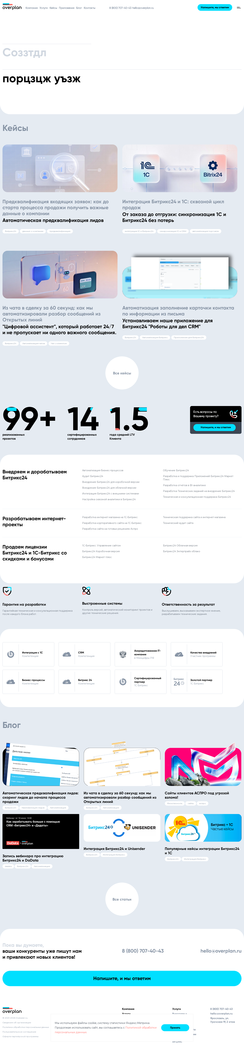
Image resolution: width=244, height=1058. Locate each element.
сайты (191, 803)
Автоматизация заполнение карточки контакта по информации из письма (178, 311)
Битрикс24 (10, 343)
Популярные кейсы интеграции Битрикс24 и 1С (202, 850)
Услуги (44, 7)
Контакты (89, 7)
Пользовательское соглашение (19, 1032)
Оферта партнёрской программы (20, 1036)
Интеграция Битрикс (114, 854)
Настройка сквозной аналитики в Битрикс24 (109, 499)
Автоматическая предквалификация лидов (53, 220)
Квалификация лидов (33, 807)
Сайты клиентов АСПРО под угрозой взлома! (197, 795)
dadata (8, 866)
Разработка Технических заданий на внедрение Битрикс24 (199, 491)
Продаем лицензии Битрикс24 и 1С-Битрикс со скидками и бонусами (34, 553)
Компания (32, 7)
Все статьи (122, 899)
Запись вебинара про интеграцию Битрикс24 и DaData (32, 858)
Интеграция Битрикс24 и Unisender (114, 848)
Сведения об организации (16, 1022)
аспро (202, 803)
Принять (175, 1027)
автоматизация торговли (205, 231)
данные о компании (32, 231)
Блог (79, 7)
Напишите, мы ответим (215, 7)
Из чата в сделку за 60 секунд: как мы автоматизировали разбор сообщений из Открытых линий (51, 314)
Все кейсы (122, 373)
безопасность (174, 803)
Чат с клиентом (59, 343)
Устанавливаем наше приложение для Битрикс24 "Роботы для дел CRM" (167, 324)
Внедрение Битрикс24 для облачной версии (109, 487)
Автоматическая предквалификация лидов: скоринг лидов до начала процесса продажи (40, 797)
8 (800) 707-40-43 (120, 7)
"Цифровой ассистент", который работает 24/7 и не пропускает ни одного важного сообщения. (59, 330)
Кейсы (53, 7)
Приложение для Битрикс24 (189, 337)
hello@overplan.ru (143, 7)
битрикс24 (10, 231)
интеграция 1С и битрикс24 (139, 231)
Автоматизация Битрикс (155, 337)
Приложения (66, 7)
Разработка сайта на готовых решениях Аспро (110, 528)
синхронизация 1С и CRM (173, 231)
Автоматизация (58, 807)
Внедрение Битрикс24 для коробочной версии (110, 482)
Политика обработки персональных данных (25, 1027)
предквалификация (59, 231)
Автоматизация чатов (33, 343)
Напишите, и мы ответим (216, 427)
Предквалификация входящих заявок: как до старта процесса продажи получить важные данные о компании (55, 207)
